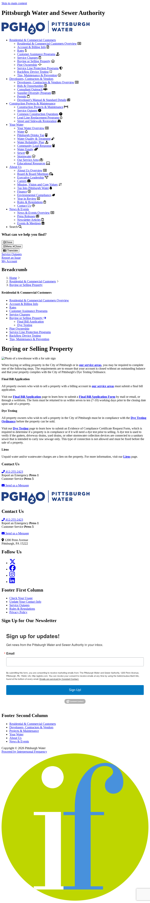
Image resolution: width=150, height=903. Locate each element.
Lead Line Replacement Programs (38, 117)
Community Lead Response (34, 145)
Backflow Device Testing (33, 71)
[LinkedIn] (12, 581)
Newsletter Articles (29, 219)
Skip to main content (14, 3)
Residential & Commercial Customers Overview (47, 43)
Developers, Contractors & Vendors (31, 78)
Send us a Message (17, 485)
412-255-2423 (14, 471)
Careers (22, 181)
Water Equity (25, 149)
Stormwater (24, 156)
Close (9, 242)
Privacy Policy (18, 612)
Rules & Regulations (30, 202)
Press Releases (26, 216)
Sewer (21, 152)
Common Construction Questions (37, 114)
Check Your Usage (21, 598)
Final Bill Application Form (97, 396)
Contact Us (24, 205)
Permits (21, 96)
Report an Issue (11, 257)
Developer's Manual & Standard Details (41, 100)
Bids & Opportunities (30, 86)
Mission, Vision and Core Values (37, 184)
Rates (20, 50)
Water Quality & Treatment (34, 138)
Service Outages (27, 110)
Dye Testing (24, 325)
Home (13, 278)
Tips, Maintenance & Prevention (37, 75)
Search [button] (14, 226)
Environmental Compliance (34, 195)
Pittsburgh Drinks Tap (30, 135)
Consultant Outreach (30, 89)
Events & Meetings (29, 223)
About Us (15, 167)
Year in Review (26, 198)
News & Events (19, 209)
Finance (22, 191)
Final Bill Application (30, 321)
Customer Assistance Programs (36, 54)
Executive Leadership (30, 177)
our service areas (90, 365)
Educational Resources (31, 163)
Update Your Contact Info (25, 601)
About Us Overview (29, 170)
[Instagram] (12, 575)
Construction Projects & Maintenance (32, 103)
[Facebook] (12, 569)
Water (20, 131)
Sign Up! (75, 690)
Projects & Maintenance (24, 731)
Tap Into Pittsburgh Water (33, 188)
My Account (9, 261)
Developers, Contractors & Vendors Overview (45, 82)
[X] (12, 563)
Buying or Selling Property (33, 61)
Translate (12, 250)
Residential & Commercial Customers (32, 40)
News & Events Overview (33, 212)
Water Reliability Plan (30, 142)
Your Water (16, 124)
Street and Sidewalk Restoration (37, 121)
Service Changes (27, 57)
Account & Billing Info (31, 47)
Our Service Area (28, 159)
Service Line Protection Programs (38, 68)
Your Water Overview (30, 128)
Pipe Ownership (27, 64)
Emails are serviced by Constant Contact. (59, 678)
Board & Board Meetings (32, 174)
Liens (126, 456)
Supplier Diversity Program (34, 93)
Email (10, 653)
